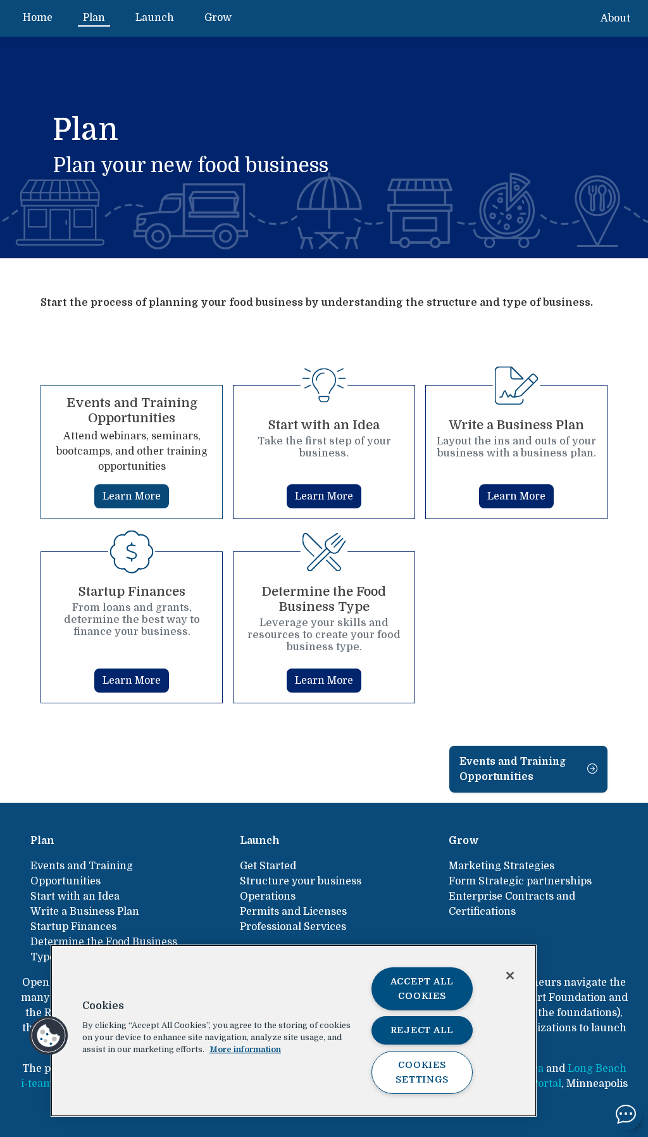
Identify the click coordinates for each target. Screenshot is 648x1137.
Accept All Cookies (422, 988)
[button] (48, 1035)
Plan (94, 17)
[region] (294, 1031)
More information (245, 1049)
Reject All (422, 1030)
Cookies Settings (422, 1072)
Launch (154, 17)
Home (38, 17)
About (615, 18)
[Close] (510, 975)
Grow (218, 17)
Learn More (132, 496)
